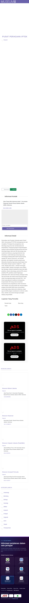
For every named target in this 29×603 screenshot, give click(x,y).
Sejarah (4, 390)
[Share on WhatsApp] (8, 314)
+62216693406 (7, 396)
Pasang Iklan (3, 588)
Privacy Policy (9, 588)
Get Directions (10, 228)
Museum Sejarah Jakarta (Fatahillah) (13, 443)
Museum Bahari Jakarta (9, 388)
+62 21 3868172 (7, 424)
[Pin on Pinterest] (18, 314)
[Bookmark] (3, 384)
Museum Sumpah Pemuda (10, 472)
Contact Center (22, 588)
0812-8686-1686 (7, 208)
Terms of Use (15, 588)
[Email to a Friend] (16, 314)
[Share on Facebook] (11, 314)
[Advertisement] (14, 18)
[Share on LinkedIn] (21, 314)
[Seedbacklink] (11, 595)
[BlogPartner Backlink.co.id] (17, 595)
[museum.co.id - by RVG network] (8, 1)
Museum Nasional (7, 415)
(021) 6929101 (7, 453)
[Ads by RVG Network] (4, 595)
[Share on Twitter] (13, 314)
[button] (27, 1)
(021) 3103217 (7, 480)
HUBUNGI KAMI (15, 598)
